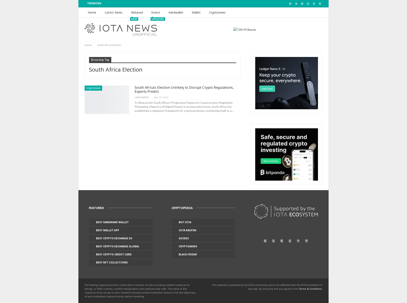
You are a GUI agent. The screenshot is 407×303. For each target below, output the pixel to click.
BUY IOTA (185, 222)
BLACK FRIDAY (188, 254)
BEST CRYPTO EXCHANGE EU (114, 238)
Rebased (137, 14)
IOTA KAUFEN (187, 230)
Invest (157, 14)
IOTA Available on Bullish (132, 3)
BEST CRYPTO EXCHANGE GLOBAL (117, 246)
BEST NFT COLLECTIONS (112, 262)
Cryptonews (217, 12)
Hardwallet (176, 12)
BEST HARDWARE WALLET (112, 222)
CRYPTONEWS (188, 246)
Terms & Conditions (310, 288)
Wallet (196, 12)
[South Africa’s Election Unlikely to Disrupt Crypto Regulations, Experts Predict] (107, 100)
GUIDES (184, 238)
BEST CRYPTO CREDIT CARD (114, 254)
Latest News (114, 12)
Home (92, 12)
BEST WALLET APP (107, 230)
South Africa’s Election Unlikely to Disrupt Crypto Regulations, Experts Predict (184, 89)
